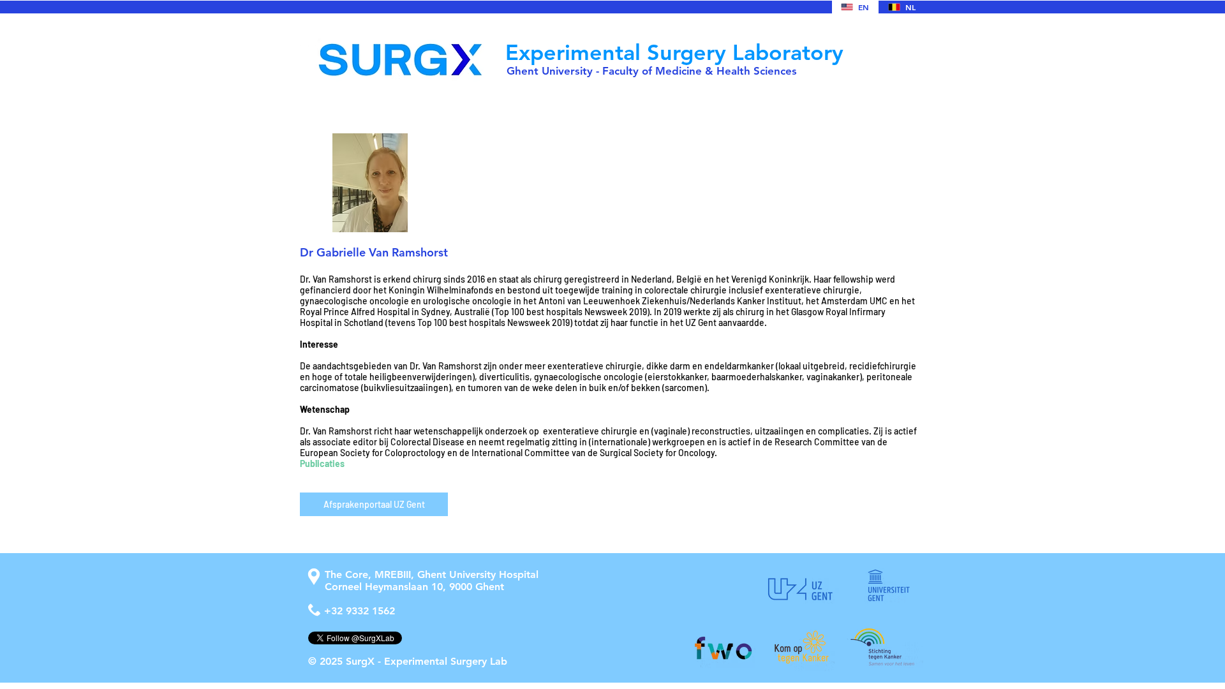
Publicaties (322, 463)
